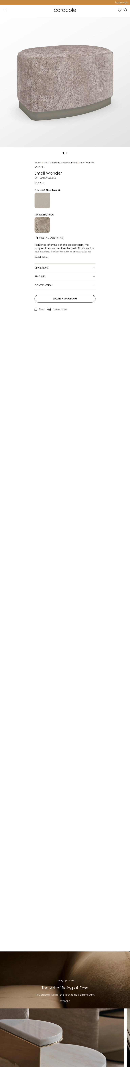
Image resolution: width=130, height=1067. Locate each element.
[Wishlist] (119, 10)
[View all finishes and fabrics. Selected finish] (42, 200)
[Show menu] (4, 10)
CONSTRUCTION (43, 285)
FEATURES (40, 276)
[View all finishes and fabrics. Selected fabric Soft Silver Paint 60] (42, 225)
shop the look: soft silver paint (60, 162)
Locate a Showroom (65, 298)
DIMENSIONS (42, 267)
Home (38, 162)
